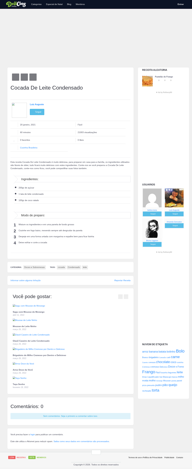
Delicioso (164, 367)
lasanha (164, 373)
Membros (80, 4)
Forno (181, 366)
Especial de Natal (54, 4)
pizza (144, 385)
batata (162, 351)
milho (181, 376)
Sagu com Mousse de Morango (29, 312)
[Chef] (152, 198)
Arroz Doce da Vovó (23, 370)
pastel (179, 381)
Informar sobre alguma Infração (25, 280)
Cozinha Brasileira (28, 147)
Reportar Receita (122, 280)
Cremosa (146, 367)
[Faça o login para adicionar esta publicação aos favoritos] (156, 80)
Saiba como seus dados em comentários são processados (81, 441)
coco (173, 362)
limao (144, 377)
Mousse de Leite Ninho (24, 326)
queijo (172, 385)
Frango (148, 371)
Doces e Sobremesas (34, 267)
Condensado (74, 267)
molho (152, 380)
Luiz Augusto (174, 210)
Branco (145, 357)
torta (155, 390)
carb (168, 357)
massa (174, 377)
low (160, 377)
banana (153, 351)
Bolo (180, 350)
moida (145, 380)
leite (180, 372)
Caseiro (145, 362)
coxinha (180, 362)
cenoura (151, 362)
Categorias (36, 4)
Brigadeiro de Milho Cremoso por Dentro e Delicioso (39, 355)
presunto (151, 385)
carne (175, 357)
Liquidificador (153, 377)
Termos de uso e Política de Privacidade (145, 457)
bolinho (171, 351)
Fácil (158, 372)
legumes (172, 372)
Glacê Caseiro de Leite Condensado (31, 341)
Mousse (167, 380)
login (32, 434)
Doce (171, 366)
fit (176, 367)
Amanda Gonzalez (174, 222)
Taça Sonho (19, 384)
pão (165, 385)
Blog (69, 4)
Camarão (162, 357)
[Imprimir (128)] (33, 77)
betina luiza (152, 210)
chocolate (163, 362)
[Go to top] (96, 452)
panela (173, 381)
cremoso (154, 367)
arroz (145, 351)
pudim (158, 385)
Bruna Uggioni (152, 241)
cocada (61, 267)
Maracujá (167, 377)
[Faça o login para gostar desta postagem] (162, 80)
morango (159, 381)
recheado (146, 391)
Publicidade (169, 457)
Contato (179, 457)
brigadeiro (154, 357)
